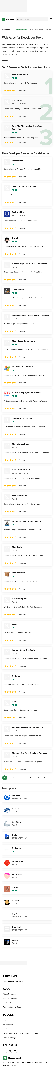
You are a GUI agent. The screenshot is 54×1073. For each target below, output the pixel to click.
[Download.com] (8, 19)
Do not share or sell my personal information (20, 1033)
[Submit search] (18, 19)
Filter (4, 60)
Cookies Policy (8, 1029)
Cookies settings (9, 1038)
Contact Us (7, 1003)
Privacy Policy (8, 1020)
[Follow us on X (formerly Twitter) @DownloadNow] (10, 1051)
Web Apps (6, 29)
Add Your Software (10, 998)
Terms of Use (8, 1025)
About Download (9, 994)
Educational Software (36, 29)
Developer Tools (21, 29)
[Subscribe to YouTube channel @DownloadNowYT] (15, 1051)
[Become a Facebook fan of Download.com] (5, 1051)
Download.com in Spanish (13, 1007)
